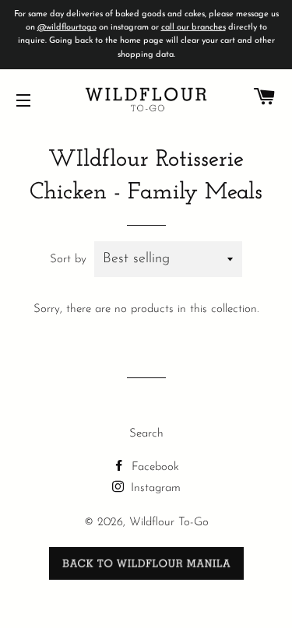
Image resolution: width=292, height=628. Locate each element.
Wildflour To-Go (169, 522)
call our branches (193, 27)
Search (146, 434)
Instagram (154, 488)
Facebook (153, 467)
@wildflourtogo (67, 27)
